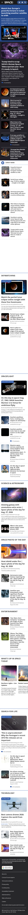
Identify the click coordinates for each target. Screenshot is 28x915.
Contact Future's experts (8, 877)
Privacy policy (5, 884)
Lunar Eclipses (6, 281)
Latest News (10, 162)
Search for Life (6, 717)
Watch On (4, 38)
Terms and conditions (7, 881)
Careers (4, 901)
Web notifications (6, 898)
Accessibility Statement (8, 891)
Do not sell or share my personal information (13, 905)
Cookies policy (6, 887)
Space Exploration (7, 382)
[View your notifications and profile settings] (22, 2)
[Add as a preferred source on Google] (7, 867)
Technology (6, 545)
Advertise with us (6, 894)
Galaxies (4, 489)
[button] (25, 2)
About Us (4, 874)
